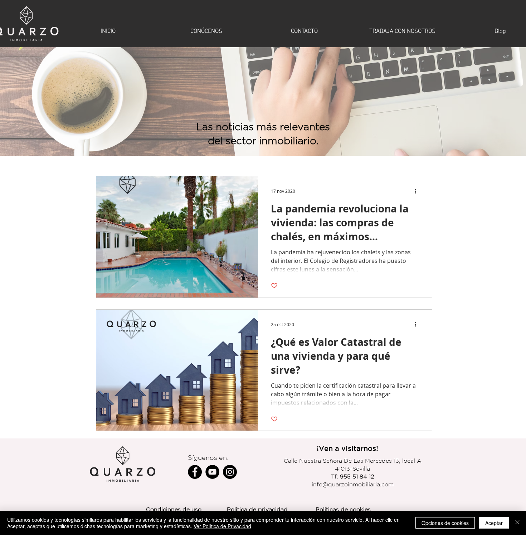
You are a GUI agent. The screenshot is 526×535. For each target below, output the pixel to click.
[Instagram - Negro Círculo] (230, 472)
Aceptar (494, 522)
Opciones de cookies (445, 522)
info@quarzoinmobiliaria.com (353, 484)
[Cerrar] (517, 522)
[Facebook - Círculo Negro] (195, 472)
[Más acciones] (418, 191)
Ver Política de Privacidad (222, 526)
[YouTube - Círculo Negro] (212, 472)
